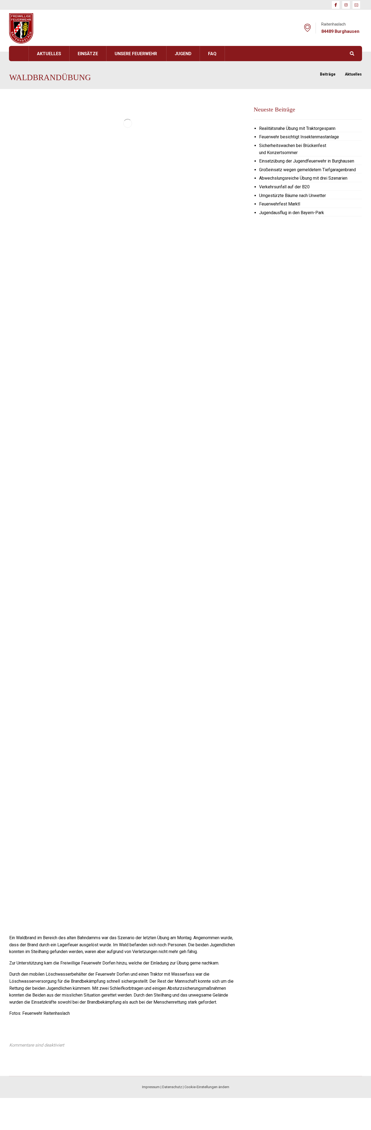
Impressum (151, 1087)
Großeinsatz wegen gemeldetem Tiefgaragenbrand (307, 169)
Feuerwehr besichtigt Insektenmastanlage (299, 136)
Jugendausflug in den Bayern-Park (291, 212)
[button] (335, 5)
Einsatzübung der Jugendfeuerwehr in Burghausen (306, 161)
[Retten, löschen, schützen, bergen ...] (21, 28)
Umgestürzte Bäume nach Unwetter (292, 195)
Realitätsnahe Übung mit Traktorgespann (297, 128)
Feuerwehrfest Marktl (279, 204)
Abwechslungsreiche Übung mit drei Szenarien (303, 178)
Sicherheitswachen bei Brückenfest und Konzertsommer (292, 149)
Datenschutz (172, 1087)
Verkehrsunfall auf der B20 (284, 186)
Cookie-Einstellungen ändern (206, 1087)
